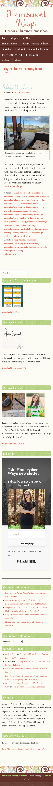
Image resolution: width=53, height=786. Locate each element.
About (18, 60)
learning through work (20, 236)
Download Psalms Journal (13, 443)
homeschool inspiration (28, 203)
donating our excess (19, 193)
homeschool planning (35, 207)
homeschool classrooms (14, 200)
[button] (26, 509)
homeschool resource (13, 211)
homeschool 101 (21, 196)
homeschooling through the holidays (19, 229)
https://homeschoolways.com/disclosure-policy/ (23, 749)
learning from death (37, 247)
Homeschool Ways (26, 18)
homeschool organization (14, 207)
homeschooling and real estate (16, 218)
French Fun (32, 54)
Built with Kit (26, 561)
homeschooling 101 (12, 214)
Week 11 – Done (18, 87)
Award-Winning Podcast (35, 43)
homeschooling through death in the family (21, 243)
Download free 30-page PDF (14, 368)
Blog (4, 38)
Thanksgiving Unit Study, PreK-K (25, 679)
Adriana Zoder (11, 654)
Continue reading (13, 186)
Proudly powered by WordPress (14, 776)
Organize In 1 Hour (21, 38)
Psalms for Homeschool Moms (31, 49)
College (6, 60)
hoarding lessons (36, 193)
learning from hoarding (13, 250)
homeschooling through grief (25, 225)
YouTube (6, 49)
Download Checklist (10, 312)
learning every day (20, 232)
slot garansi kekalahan (14, 668)
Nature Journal (10, 43)
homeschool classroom (39, 196)
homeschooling (29, 211)
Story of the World (12, 54)
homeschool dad (11, 203)
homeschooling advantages (32, 214)
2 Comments (10, 254)
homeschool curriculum (35, 200)
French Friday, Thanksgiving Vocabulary (28, 687)
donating (14, 240)
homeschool (9, 196)
